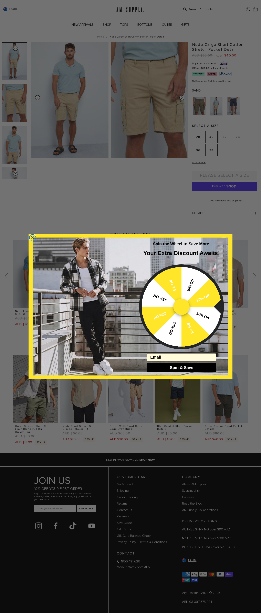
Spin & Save (181, 367)
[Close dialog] (32, 237)
